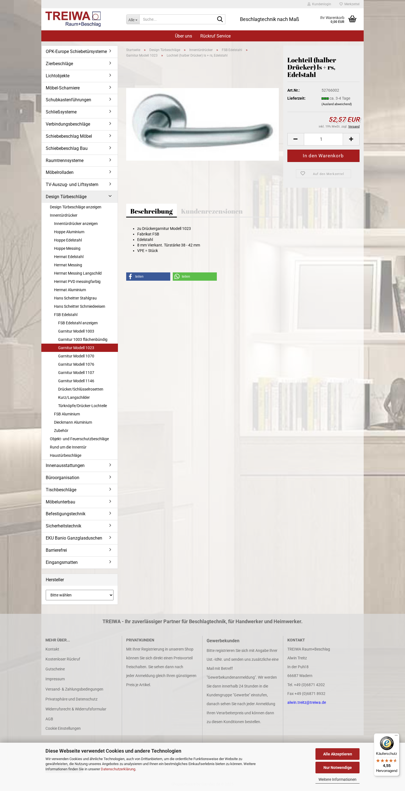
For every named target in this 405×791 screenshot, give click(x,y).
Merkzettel (351, 4)
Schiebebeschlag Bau (67, 148)
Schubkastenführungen (68, 99)
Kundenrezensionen (212, 211)
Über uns (183, 36)
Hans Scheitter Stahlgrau (75, 298)
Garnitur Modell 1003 (76, 331)
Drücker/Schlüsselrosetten (80, 389)
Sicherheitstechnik (63, 526)
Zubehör (61, 430)
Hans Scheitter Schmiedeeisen (79, 306)
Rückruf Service (215, 36)
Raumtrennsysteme (64, 160)
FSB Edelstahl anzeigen (78, 323)
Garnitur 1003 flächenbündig (82, 339)
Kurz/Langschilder (74, 397)
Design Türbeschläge (66, 196)
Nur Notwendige (337, 767)
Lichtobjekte (57, 75)
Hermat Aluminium (70, 290)
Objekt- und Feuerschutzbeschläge (79, 439)
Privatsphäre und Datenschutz (71, 699)
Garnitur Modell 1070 (76, 356)
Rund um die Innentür (68, 447)
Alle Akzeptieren (337, 754)
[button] (295, 139)
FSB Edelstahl (65, 314)
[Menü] (396, 736)
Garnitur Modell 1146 (76, 381)
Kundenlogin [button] (320, 4)
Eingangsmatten (62, 562)
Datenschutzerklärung (118, 769)
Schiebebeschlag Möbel (69, 136)
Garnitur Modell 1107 (76, 372)
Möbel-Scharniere (63, 88)
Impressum (55, 679)
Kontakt (52, 649)
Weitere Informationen (337, 779)
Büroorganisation (62, 477)
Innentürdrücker (63, 215)
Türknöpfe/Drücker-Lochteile (82, 406)
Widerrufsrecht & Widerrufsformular (75, 709)
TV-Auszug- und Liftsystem (72, 184)
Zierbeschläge (59, 63)
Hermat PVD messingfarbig (77, 281)
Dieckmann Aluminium (73, 422)
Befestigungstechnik (65, 513)
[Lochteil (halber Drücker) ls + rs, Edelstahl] (202, 124)
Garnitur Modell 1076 (76, 364)
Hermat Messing (68, 265)
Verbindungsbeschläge (68, 124)
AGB (49, 719)
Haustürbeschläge (65, 455)
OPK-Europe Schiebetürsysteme (76, 51)
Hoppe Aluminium (69, 232)
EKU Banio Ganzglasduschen (74, 538)
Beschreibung (151, 211)
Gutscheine (55, 669)
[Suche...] (220, 20)
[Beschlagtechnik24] (81, 19)
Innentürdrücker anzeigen (76, 223)
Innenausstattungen (65, 465)
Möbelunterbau (60, 502)
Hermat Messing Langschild (78, 273)
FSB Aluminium (67, 414)
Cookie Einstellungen (63, 728)
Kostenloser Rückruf (62, 659)
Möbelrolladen (60, 172)
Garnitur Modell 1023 (76, 348)
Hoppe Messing (67, 248)
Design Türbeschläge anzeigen (75, 207)
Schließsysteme (61, 112)
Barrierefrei (56, 550)
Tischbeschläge (61, 489)
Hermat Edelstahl (68, 256)
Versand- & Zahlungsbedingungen (74, 689)
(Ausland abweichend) (337, 104)
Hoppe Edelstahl (68, 240)
